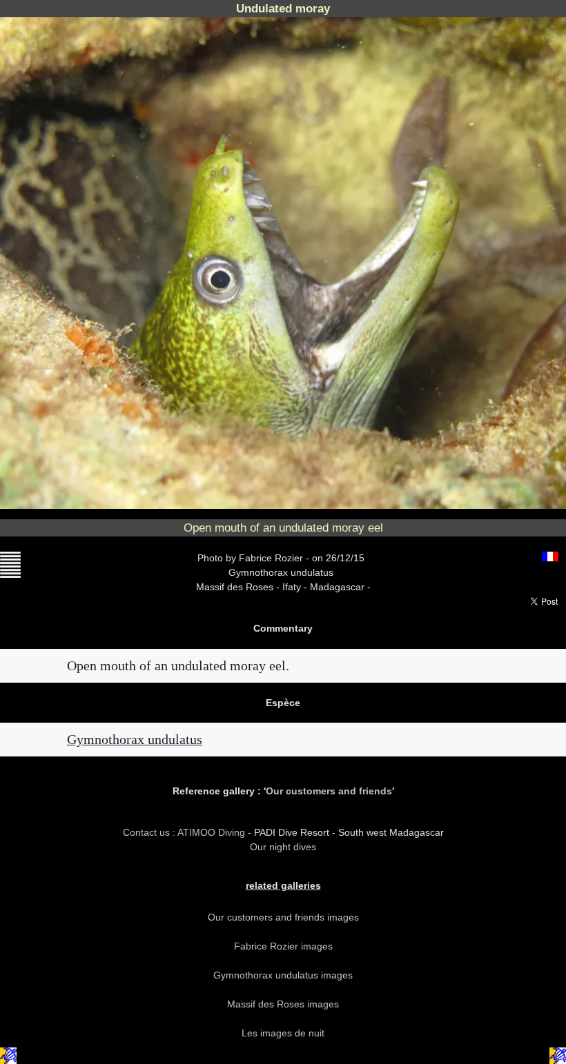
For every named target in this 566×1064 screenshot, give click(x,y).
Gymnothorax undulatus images (283, 975)
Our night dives (283, 846)
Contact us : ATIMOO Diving (185, 832)
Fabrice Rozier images (283, 946)
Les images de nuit (283, 1032)
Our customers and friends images (283, 917)
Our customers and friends (329, 790)
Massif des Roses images (283, 1004)
